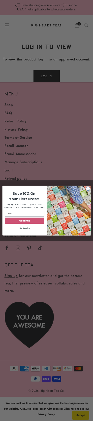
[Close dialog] (88, 189)
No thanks (24, 228)
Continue (24, 220)
